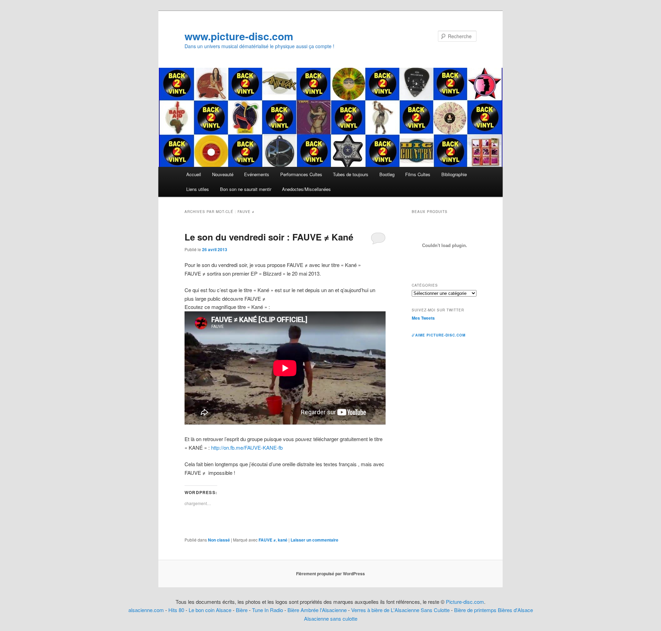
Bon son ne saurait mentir (245, 189)
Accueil (193, 174)
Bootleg (387, 174)
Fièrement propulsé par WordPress (330, 573)
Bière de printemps (475, 609)
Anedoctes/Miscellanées (306, 189)
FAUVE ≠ (267, 540)
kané (282, 540)
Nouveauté (222, 174)
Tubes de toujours (350, 174)
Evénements (256, 174)
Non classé (219, 540)
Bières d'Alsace (515, 609)
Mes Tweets (423, 318)
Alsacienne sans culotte (330, 618)
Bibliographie (454, 174)
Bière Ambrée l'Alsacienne (317, 609)
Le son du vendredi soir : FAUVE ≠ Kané (269, 237)
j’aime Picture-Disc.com (438, 335)
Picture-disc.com (465, 601)
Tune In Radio (268, 609)
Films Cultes (417, 174)
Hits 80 (176, 609)
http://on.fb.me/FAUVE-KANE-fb (246, 447)
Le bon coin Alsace (210, 609)
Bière (242, 609)
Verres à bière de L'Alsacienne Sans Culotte (400, 609)
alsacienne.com (146, 609)
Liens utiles (197, 189)
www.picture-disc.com (239, 36)
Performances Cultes (301, 174)
